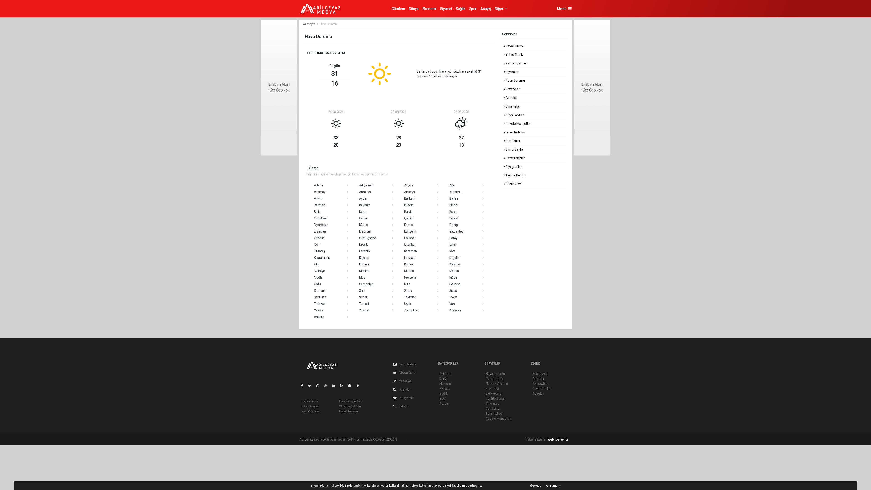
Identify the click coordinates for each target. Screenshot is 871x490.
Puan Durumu (515, 80)
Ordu (317, 284)
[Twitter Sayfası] (311, 385)
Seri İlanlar (512, 141)
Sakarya (455, 284)
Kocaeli (364, 264)
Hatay (453, 238)
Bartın (453, 198)
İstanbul (409, 244)
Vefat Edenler (515, 158)
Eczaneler (512, 89)
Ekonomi (429, 9)
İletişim (403, 406)
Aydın (363, 198)
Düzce (363, 225)
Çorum (409, 218)
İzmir (453, 244)
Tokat (453, 297)
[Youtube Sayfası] (327, 385)
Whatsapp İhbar (350, 406)
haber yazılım (463, 439)
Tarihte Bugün (515, 175)
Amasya (365, 192)
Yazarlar (404, 381)
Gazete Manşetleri (518, 123)
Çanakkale (321, 218)
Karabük (365, 251)
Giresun (319, 238)
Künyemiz (406, 398)
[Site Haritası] (351, 385)
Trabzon (320, 304)
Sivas (453, 290)
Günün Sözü (514, 184)
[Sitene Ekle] (360, 385)
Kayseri (364, 258)
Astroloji (511, 98)
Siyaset (446, 9)
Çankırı (364, 218)
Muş (362, 277)
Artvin (318, 198)
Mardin (409, 271)
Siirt (362, 290)
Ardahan (455, 192)
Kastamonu (322, 258)
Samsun (320, 290)
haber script (481, 439)
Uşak (407, 304)
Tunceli (364, 304)
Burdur (409, 211)
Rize (407, 284)
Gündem (398, 9)
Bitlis (317, 211)
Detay (537, 485)
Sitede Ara (539, 373)
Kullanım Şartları (350, 401)
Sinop (408, 290)
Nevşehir (410, 277)
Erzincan (320, 231)
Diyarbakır (321, 225)
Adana (318, 185)
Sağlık (460, 9)
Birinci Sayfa (514, 149)
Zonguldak (411, 310)
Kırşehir (454, 258)
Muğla (318, 277)
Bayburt (364, 205)
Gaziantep (456, 231)
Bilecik (408, 205)
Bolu (362, 211)
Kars (452, 251)
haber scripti (444, 439)
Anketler (538, 378)
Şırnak (363, 297)
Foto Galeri (407, 364)
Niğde (453, 277)
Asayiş (485, 9)
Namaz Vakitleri (516, 63)
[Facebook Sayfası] (303, 385)
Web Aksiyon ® (558, 439)
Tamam (554, 485)
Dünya (414, 9)
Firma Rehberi (515, 132)
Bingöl (453, 205)
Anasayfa (309, 24)
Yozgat (364, 310)
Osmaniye (366, 284)
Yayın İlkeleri (310, 406)
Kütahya (455, 264)
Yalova (318, 310)
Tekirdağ (410, 297)
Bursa (453, 211)
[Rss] (343, 385)
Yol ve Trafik (514, 54)
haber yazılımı (408, 439)
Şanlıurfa (320, 297)
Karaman (410, 251)
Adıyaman (366, 185)
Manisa (364, 271)
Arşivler (405, 389)
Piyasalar (511, 72)
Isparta (364, 244)
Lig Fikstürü (494, 393)
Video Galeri (408, 373)
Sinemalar (493, 403)
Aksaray (319, 192)
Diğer (499, 9)
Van (452, 304)
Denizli (454, 218)
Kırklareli (455, 310)
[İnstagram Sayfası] (319, 385)
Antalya (409, 192)
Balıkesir (410, 198)
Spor (473, 9)
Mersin (454, 271)
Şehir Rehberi (495, 413)
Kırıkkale (410, 258)
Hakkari (409, 238)
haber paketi (427, 439)
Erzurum (365, 231)
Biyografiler (513, 167)
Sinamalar (512, 106)
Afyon (408, 185)
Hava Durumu (515, 46)
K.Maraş (319, 251)
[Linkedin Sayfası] (335, 385)
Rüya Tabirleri (514, 115)
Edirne (408, 225)
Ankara (319, 317)
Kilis (316, 264)
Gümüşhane (367, 238)
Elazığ (453, 225)
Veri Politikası (311, 411)
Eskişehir (410, 231)
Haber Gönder (348, 411)
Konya (408, 264)
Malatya (319, 271)
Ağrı (452, 185)
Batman (319, 205)
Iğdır (317, 244)
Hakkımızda (310, 401)
